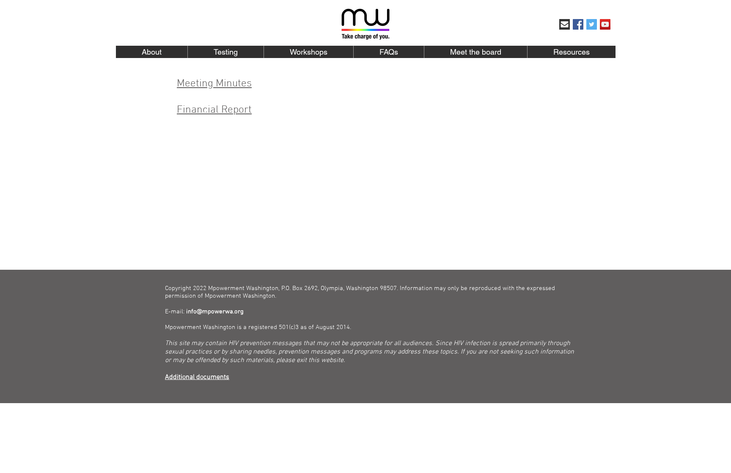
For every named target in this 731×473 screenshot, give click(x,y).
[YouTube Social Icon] (605, 24)
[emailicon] (564, 24)
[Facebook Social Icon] (578, 24)
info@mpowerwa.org (215, 311)
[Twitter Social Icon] (591, 24)
